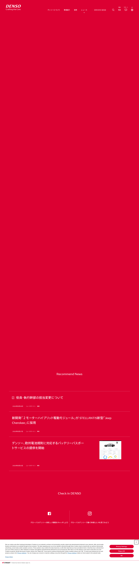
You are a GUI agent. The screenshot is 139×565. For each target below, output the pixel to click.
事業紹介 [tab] (67, 10)
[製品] (119, 10)
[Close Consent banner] (136, 542)
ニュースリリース (33, 51)
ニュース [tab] (84, 10)
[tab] (113, 10)
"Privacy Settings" (22, 553)
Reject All (121, 551)
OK (122, 555)
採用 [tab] (75, 10)
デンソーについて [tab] (54, 10)
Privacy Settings (121, 546)
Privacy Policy (9, 557)
